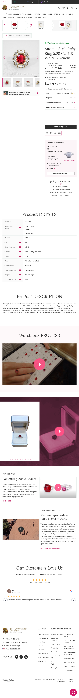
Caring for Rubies (69, 666)
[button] (37, 57)
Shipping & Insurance (54, 639)
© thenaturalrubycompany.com (45, 679)
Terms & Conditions (61, 680)
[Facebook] (21, 657)
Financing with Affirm (56, 657)
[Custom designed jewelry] (65, 24)
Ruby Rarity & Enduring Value (69, 647)
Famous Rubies (69, 658)
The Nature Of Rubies (68, 635)
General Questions (57, 634)
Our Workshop (43, 638)
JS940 (60, 68)
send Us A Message (13, 645)
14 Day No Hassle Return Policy (57, 77)
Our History (42, 642)
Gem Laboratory (43, 657)
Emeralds (20, 2)
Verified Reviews (56, 574)
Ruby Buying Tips (69, 662)
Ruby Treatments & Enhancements (70, 653)
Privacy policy (71, 680)
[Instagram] (26, 657)
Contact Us (42, 661)
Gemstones (47, 2)
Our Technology (43, 653)
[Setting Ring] (41, 24)
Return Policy (55, 644)
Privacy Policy (55, 668)
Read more (6, 501)
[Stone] (14, 24)
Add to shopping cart (60, 173)
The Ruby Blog (68, 670)
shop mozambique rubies (50, 548)
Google (43, 574)
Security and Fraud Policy (57, 663)
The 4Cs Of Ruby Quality (69, 641)
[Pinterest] (16, 657)
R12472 (59, 65)
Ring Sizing (54, 648)
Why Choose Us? (43, 634)
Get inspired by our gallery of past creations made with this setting (19, 93)
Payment (54, 652)
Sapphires (33, 2)
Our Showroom (43, 646)
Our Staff (41, 650)
